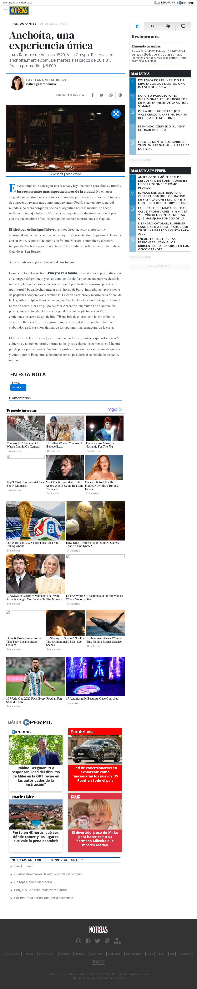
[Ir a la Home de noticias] (98, 929)
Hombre (80, 953)
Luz (161, 953)
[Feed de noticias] (107, 941)
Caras (29, 953)
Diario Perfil (13, 953)
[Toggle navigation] (6, 10)
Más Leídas (140, 73)
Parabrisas (114, 953)
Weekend (96, 953)
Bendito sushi (24, 866)
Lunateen (185, 953)
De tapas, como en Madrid (33, 882)
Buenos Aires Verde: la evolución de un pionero (48, 874)
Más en (14, 722)
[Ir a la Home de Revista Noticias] (19, 10)
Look (150, 953)
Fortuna (64, 953)
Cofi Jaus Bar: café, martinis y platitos (41, 890)
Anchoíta (18, 387)
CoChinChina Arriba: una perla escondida (43, 898)
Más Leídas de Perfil (148, 170)
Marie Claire (46, 953)
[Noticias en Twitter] (97, 941)
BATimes (98, 962)
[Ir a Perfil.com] (186, 2)
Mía (172, 953)
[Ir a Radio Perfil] (165, 2)
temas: (15, 382)
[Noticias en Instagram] (78, 941)
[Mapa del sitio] (117, 941)
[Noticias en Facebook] (88, 941)
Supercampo (133, 953)
